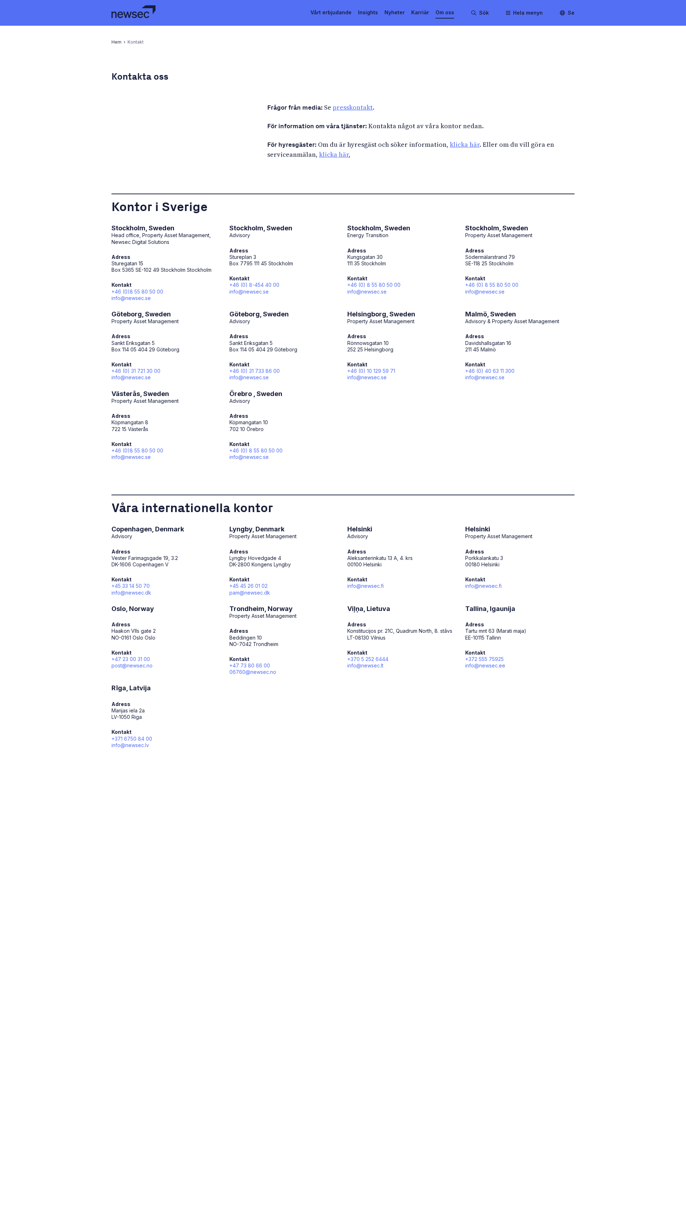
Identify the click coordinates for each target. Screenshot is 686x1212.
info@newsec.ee (485, 665)
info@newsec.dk (131, 593)
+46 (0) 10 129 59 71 (371, 371)
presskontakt (353, 107)
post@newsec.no (132, 665)
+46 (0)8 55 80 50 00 (137, 292)
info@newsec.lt (365, 665)
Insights (368, 12)
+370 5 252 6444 (367, 659)
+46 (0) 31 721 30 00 (135, 371)
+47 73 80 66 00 (249, 665)
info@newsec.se (131, 298)
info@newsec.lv (130, 745)
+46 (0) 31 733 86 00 (254, 371)
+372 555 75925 (484, 659)
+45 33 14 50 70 (130, 586)
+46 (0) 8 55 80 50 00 (374, 285)
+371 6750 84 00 (131, 739)
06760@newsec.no (252, 672)
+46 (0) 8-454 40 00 (254, 285)
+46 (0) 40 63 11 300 (489, 371)
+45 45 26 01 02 (248, 586)
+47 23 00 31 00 (130, 659)
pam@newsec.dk (249, 593)
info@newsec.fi (365, 586)
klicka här (464, 144)
